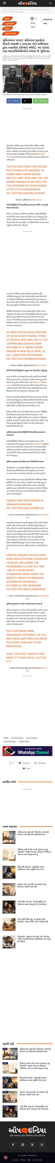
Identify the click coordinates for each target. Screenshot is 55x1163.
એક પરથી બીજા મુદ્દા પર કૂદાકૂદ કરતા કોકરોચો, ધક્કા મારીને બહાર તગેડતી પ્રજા (33, 920)
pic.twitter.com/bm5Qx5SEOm (26, 358)
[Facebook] (13, 1145)
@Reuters (19, 355)
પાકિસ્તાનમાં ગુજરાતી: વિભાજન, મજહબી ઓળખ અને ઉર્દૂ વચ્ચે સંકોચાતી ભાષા (33, 833)
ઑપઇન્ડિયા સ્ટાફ (47, 21)
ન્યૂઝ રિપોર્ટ (9, 23)
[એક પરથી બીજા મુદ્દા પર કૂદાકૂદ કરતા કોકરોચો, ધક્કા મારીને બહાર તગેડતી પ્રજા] (9, 924)
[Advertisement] (27, 261)
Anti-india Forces (17, 738)
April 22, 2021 (41, 365)
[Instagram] (23, 1145)
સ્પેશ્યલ (5, 1078)
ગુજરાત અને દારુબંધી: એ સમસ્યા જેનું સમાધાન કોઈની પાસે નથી (32, 885)
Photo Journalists (10, 741)
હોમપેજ (5, 9)
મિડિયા (7, 28)
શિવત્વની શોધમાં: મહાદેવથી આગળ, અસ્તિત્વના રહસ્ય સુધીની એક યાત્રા (31, 868)
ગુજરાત (5, 1063)
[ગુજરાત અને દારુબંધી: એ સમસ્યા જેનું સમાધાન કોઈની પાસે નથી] (9, 889)
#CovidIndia (34, 355)
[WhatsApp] (42, 1145)
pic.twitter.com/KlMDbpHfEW (26, 589)
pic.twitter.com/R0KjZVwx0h (25, 193)
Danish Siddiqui (31, 738)
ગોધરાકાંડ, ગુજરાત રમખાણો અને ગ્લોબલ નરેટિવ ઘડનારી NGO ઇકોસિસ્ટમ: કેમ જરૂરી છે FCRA (34, 939)
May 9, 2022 (36, 199)
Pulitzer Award (24, 741)
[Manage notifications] (6, 1157)
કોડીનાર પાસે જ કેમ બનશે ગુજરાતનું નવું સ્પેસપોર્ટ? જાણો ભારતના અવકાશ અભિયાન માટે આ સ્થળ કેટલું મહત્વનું (34, 852)
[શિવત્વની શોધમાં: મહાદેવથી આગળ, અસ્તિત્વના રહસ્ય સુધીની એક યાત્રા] (9, 872)
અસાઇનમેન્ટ (38, 444)
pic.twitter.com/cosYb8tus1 (25, 508)
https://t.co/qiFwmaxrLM (23, 189)
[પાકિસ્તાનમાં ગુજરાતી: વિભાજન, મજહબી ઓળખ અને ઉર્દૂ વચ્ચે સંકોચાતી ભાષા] (9, 837)
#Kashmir (25, 504)
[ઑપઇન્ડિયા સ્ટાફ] (42, 21)
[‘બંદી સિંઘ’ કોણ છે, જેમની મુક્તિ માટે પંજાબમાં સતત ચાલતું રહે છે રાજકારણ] (9, 907)
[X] (32, 1145)
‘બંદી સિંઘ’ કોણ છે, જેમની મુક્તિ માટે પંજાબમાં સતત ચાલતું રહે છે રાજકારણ (32, 903)
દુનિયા (7, 18)
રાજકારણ (5, 1106)
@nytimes (27, 638)
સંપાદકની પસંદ (13, 9)
